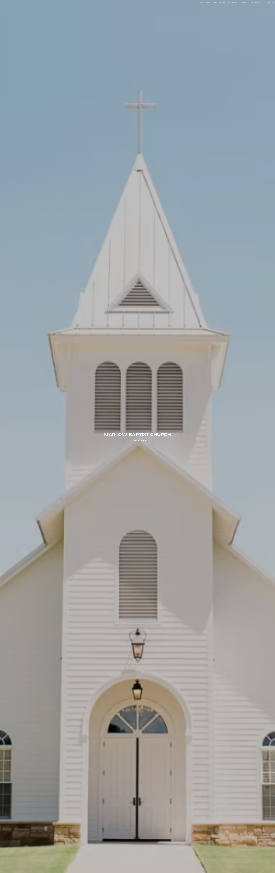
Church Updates (219, 3)
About (208, 3)
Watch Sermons (255, 3)
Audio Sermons (269, 3)
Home (201, 3)
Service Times (232, 3)
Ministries (243, 3)
